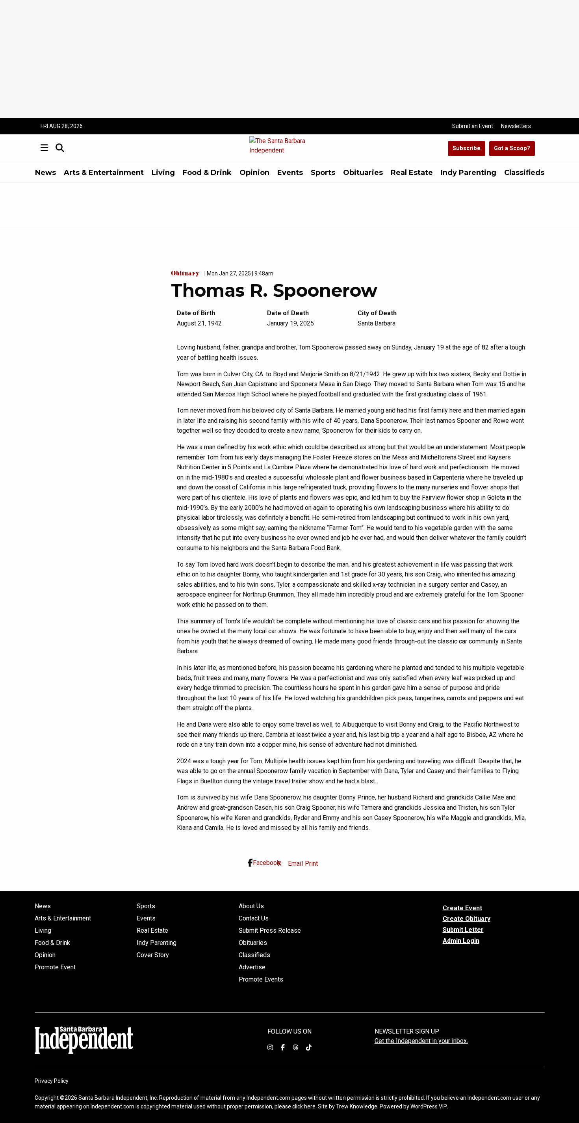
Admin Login (461, 941)
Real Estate (412, 172)
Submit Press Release (270, 931)
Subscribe (467, 148)
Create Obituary (466, 918)
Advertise (252, 967)
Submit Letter (463, 929)
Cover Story (153, 955)
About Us (251, 906)
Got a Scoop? (512, 148)
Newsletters (516, 126)
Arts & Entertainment (104, 172)
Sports (323, 172)
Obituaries (363, 172)
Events (290, 172)
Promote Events (261, 979)
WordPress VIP (428, 1106)
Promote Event (55, 967)
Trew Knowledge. (357, 1106)
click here (303, 1106)
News (45, 172)
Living (163, 172)
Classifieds (524, 172)
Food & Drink (207, 172)
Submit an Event (472, 126)
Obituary (186, 274)
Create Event (462, 908)
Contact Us (254, 918)
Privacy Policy (52, 1081)
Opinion (254, 172)
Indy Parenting (468, 172)
